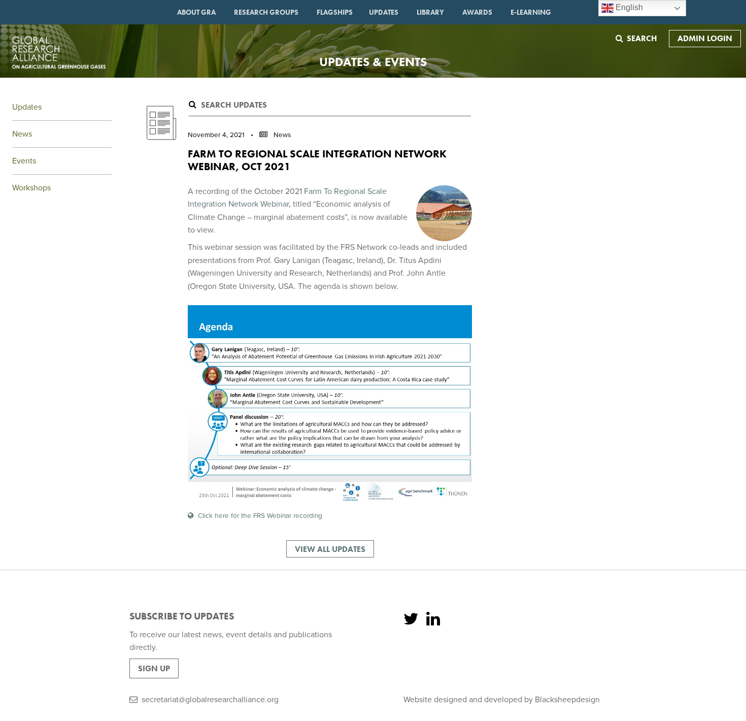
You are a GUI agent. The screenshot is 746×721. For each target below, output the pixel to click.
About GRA (196, 12)
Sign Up (154, 668)
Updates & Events (373, 62)
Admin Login (704, 38)
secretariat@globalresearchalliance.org (210, 700)
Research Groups (266, 12)
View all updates (330, 549)
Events (24, 161)
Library (430, 12)
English (628, 7)
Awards (477, 12)
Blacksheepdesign (567, 700)
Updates (383, 12)
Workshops (31, 188)
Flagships (335, 12)
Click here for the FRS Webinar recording (260, 516)
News (22, 134)
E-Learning (531, 12)
